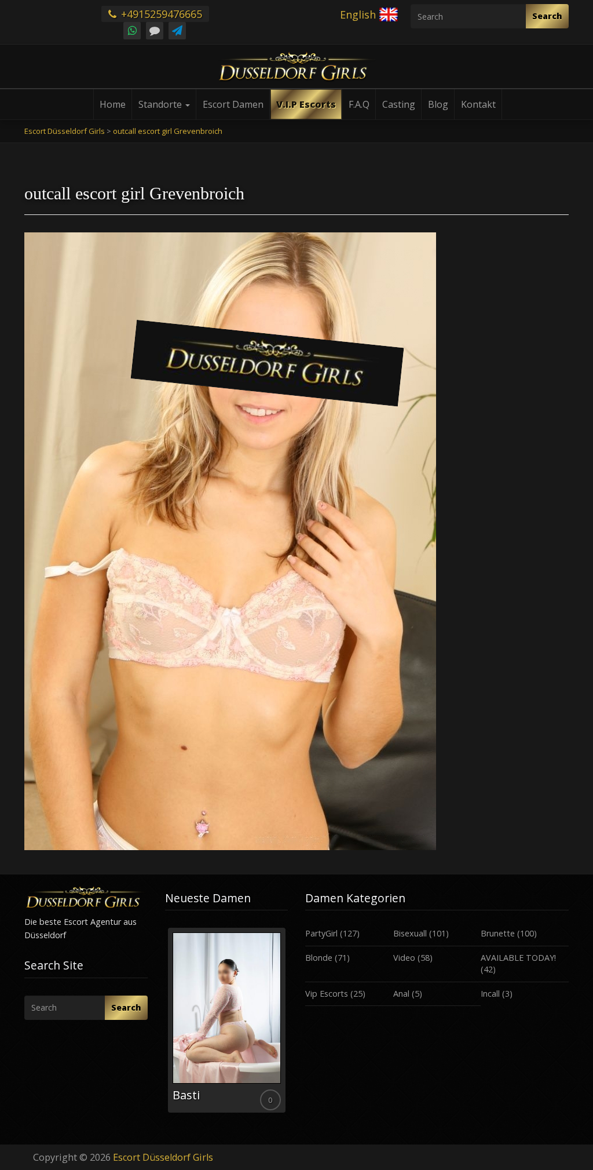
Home (113, 104)
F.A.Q (359, 104)
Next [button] (287, 1024)
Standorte (161, 104)
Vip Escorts (326, 993)
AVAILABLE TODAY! (518, 957)
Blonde (318, 957)
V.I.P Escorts (306, 104)
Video (404, 957)
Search (547, 15)
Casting (398, 104)
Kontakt (478, 104)
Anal (401, 993)
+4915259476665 (160, 14)
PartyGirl (321, 933)
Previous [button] (165, 1024)
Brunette (498, 933)
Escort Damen (233, 104)
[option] (225, 1020)
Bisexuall (410, 933)
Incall (490, 993)
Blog (438, 104)
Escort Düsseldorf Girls (163, 1157)
